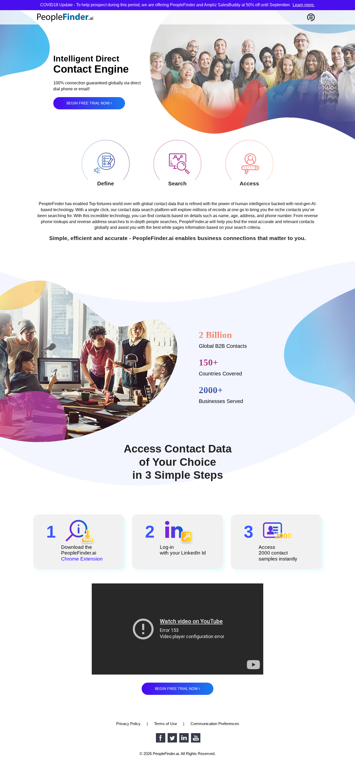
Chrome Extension (82, 559)
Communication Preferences (214, 723)
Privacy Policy (128, 723)
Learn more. (304, 5)
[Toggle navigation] (311, 17)
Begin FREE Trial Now (88, 103)
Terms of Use (165, 723)
